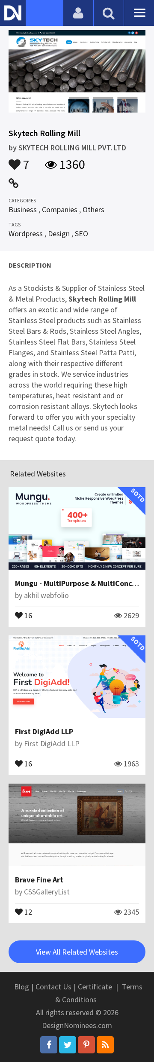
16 (27, 614)
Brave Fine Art (39, 880)
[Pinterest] (86, 1044)
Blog (21, 987)
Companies (59, 209)
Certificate (95, 987)
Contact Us (53, 987)
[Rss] (105, 1044)
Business (23, 209)
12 (27, 911)
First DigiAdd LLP (44, 731)
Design (59, 233)
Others (93, 209)
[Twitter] (67, 1044)
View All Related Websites (77, 952)
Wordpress (26, 233)
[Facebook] (48, 1044)
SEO (81, 233)
